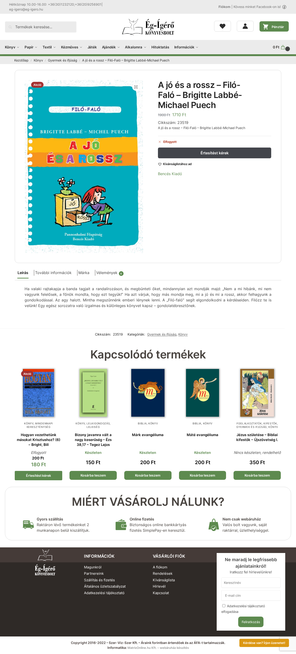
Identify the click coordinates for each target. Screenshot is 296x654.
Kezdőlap (21, 60)
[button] (282, 47)
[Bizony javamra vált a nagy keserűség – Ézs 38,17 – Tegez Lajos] (93, 393)
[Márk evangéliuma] (148, 393)
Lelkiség (93, 427)
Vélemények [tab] (109, 272)
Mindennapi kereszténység (40, 425)
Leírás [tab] (23, 272)
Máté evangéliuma (202, 435)
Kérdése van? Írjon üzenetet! (264, 643)
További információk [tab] (53, 272)
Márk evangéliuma (148, 435)
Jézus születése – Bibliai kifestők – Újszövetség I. (257, 437)
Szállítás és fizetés (99, 580)
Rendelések (162, 573)
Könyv (38, 60)
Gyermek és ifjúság (62, 60)
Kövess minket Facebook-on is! (257, 7)
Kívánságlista (164, 580)
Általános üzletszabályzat (105, 586)
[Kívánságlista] (222, 26)
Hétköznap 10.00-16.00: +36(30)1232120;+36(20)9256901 (55, 4)
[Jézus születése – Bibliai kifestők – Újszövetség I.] (257, 393)
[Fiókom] (245, 26)
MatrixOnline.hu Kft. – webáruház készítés (158, 648)
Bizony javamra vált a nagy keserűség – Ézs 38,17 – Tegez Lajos (93, 440)
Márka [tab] (83, 272)
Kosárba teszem (93, 475)
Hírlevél (159, 586)
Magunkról (93, 567)
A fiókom (160, 567)
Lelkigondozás (98, 423)
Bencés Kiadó (170, 173)
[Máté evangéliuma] (203, 393)
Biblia (142, 423)
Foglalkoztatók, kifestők (257, 423)
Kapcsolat (161, 593)
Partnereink (94, 573)
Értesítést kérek (215, 153)
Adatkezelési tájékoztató (104, 593)
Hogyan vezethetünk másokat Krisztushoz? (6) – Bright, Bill (38, 440)
